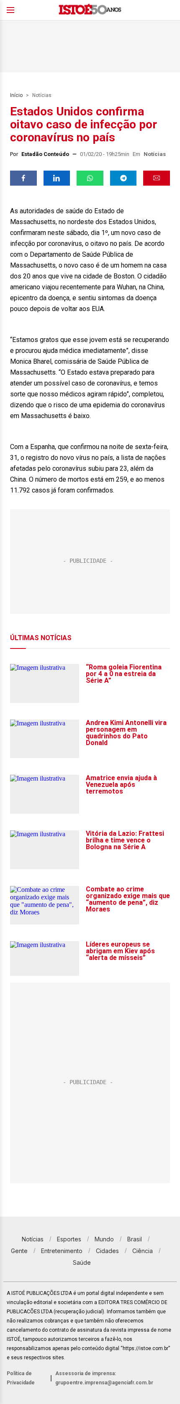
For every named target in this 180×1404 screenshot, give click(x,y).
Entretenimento (61, 1250)
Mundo (104, 1239)
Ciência (142, 1250)
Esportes (69, 1239)
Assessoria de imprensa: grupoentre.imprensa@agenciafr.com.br (104, 1378)
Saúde (82, 1262)
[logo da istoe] (90, 10)
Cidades (107, 1250)
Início (16, 95)
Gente (19, 1250)
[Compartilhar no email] (156, 178)
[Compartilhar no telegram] (123, 178)
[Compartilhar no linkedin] (57, 178)
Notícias (41, 95)
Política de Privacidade (21, 1378)
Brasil (134, 1239)
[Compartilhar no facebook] (23, 178)
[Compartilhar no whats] (90, 178)
